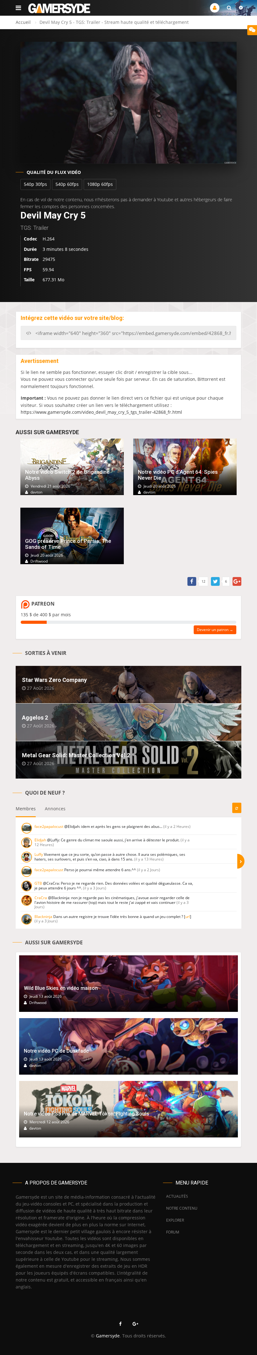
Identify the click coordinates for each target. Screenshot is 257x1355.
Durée (30, 249)
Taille (29, 280)
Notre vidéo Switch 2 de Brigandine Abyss (67, 475)
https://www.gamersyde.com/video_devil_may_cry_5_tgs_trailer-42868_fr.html (101, 412)
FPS (28, 270)
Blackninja (43, 916)
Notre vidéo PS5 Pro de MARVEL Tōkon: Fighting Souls (86, 1114)
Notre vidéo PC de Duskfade (56, 1051)
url (187, 916)
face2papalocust (48, 826)
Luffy (38, 854)
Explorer (175, 1220)
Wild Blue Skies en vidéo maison (61, 988)
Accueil (23, 22)
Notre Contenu (180, 1208)
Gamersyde (108, 1336)
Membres (26, 809)
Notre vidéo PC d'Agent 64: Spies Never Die (178, 475)
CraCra (40, 897)
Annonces (55, 809)
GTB (38, 883)
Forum (172, 1232)
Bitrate (31, 259)
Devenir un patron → (215, 629)
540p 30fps (35, 184)
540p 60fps (67, 184)
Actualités (177, 1196)
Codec (30, 239)
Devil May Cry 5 (53, 215)
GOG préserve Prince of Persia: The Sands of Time (68, 544)
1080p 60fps (100, 184)
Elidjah (40, 840)
